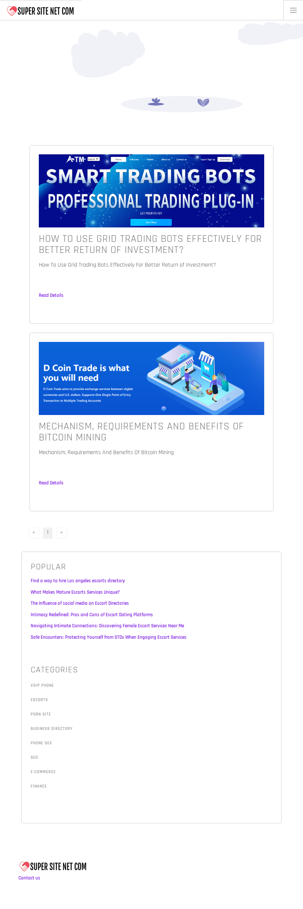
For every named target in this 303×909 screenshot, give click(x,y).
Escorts (39, 700)
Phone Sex (41, 743)
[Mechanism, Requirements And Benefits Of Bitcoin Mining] (151, 378)
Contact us (29, 878)
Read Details (51, 295)
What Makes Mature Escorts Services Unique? (75, 592)
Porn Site (41, 714)
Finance (39, 786)
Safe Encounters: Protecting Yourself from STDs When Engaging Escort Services (109, 637)
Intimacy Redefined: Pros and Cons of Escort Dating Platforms (92, 615)
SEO (34, 757)
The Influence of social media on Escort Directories (80, 603)
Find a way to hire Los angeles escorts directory (78, 581)
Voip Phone (42, 685)
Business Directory (52, 728)
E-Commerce (43, 772)
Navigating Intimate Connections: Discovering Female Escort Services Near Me (107, 626)
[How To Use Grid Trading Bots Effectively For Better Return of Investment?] (151, 190)
